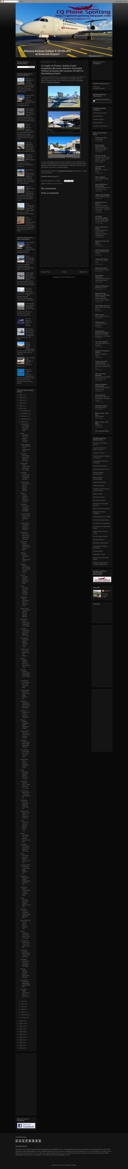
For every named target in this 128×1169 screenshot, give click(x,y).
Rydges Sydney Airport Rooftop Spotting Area (100, 563)
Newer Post (45, 272)
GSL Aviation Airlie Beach (101, 520)
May (22, 1006)
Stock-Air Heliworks (99, 482)
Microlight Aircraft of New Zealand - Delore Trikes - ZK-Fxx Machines (102, 158)
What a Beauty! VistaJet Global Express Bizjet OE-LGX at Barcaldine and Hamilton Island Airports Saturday (25, 348)
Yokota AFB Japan (101, 259)
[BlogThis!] (67, 181)
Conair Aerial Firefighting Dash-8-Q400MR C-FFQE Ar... (25, 526)
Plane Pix (98, 244)
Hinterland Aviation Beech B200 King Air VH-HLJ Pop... (25, 953)
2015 (21, 1034)
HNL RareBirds (100, 177)
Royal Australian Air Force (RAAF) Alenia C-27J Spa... (25, 838)
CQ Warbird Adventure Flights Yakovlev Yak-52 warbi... (25, 642)
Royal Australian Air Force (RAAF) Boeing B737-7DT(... (24, 825)
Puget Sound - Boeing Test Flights (102, 331)
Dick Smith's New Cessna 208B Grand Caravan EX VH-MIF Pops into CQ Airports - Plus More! (25, 334)
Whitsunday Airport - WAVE (101, 516)
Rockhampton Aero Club (101, 469)
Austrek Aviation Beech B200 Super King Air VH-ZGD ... (25, 674)
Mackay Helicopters (99, 500)
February (24, 1015)
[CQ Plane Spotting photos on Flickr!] (102, 102)
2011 (21, 1045)
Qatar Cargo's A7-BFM (101, 178)
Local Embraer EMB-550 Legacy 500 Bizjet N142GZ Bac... (25, 694)
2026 (21, 395)
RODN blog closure (100, 287)
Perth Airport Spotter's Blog (100, 145)
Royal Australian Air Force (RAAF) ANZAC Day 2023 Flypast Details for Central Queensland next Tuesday (25, 209)
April (22, 1009)
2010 (21, 1048)
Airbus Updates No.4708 (102, 196)
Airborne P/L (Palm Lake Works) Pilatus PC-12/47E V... (25, 814)
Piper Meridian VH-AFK (102, 316)
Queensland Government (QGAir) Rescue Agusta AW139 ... (25, 486)
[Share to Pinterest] (73, 181)
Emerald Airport (98, 122)
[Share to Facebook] (71, 181)
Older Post (83, 272)
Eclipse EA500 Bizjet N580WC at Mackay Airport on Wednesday (26, 362)
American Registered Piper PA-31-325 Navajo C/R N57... (25, 704)
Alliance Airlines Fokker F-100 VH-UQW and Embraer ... (25, 497)
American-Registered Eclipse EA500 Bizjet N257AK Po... (25, 880)
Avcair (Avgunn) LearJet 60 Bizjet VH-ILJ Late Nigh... (25, 935)
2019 (21, 1023)
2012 (21, 1042)
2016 (21, 1032)
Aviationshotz (100, 322)
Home (64, 272)
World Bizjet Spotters (102, 306)
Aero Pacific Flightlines (99, 276)
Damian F (107, 591)
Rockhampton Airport (99, 113)
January (24, 1017)
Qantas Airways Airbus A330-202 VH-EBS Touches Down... (25, 568)
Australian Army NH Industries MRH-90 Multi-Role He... (25, 804)
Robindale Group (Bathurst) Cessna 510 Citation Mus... (25, 546)
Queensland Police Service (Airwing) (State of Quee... (24, 763)
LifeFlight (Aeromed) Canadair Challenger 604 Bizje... (25, 507)
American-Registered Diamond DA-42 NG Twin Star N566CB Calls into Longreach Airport (26, 147)
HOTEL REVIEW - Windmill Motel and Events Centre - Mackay (102, 298)
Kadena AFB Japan (101, 286)
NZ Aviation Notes (101, 406)
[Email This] (65, 181)
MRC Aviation (99, 315)
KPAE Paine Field (101, 268)
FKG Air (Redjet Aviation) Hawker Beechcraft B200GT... (25, 973)
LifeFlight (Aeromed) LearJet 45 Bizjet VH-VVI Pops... (25, 457)
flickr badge (105, 99)
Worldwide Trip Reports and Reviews (102, 294)
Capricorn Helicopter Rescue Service (99, 448)
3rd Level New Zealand (100, 167)
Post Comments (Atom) (68, 277)
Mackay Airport (98, 116)
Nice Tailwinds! (99, 416)
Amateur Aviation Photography (101, 385)
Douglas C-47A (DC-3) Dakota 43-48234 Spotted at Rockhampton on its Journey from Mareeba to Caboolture (26, 160)
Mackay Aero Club (99, 497)
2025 (21, 397)
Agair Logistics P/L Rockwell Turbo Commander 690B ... (25, 448)
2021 (21, 408)
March (23, 1012)
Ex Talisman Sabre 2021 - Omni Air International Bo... (25, 794)
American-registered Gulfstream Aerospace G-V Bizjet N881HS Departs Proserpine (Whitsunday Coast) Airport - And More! (25, 294)
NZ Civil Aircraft (100, 155)
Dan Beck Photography (66, 171)
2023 (21, 403)
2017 (21, 1029)
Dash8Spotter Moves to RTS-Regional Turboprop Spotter (102, 398)
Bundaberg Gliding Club (100, 543)
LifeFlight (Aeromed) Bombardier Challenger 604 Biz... (25, 476)
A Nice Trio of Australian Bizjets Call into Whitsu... (25, 652)
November (24, 413)
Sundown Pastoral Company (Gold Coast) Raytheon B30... (25, 913)
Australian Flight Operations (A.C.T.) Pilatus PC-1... (25, 994)
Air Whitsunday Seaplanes (101, 523)
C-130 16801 (99, 139)
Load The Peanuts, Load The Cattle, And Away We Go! (102, 366)
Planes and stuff (100, 137)
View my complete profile (105, 595)
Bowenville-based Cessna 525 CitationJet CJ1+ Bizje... (25, 466)
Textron (60, 183)
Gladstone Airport (98, 119)
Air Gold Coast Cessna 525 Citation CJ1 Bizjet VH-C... (25, 517)
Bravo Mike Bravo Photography (101, 185)
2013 (21, 1040)
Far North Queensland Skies (101, 217)
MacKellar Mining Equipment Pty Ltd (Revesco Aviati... (25, 601)
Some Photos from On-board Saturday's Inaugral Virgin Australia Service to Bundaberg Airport (26, 100)
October (24, 416)
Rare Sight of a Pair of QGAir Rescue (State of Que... (25, 924)
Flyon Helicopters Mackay (101, 508)
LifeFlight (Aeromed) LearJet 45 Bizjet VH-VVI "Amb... (25, 632)
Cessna (55, 183)
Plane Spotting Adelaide (100, 374)
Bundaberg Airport (99, 539)
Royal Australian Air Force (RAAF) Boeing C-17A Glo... (24, 437)
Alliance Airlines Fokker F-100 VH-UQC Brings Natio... (25, 663)
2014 (21, 1037)
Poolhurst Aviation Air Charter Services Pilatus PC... (25, 714)
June (23, 1004)
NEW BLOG (98, 425)
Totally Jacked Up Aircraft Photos (101, 362)
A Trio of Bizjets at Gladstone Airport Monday (29, 322)
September (24, 419)
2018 (21, 1026)
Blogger (74, 1165)
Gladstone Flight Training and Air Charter (101, 489)
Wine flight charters (100, 407)
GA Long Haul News (102, 431)
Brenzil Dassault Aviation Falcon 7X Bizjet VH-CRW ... (25, 579)
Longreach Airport (98, 453)
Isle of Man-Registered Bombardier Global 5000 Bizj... (25, 983)
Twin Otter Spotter (101, 342)
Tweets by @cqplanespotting (99, 87)
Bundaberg (49, 183)
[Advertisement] (64, 253)
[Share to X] (69, 181)
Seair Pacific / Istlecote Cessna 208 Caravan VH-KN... (25, 734)
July (22, 1001)
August (23, 421)
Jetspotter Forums (99, 554)
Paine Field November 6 (102, 269)
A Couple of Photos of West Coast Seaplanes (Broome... (25, 536)
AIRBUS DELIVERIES (102, 195)
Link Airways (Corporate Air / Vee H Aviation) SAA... (25, 753)
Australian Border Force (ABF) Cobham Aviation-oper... (25, 891)
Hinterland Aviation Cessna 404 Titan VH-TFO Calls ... (25, 785)
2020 (21, 1021)
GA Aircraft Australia (102, 250)
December (24, 411)
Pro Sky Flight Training (100, 536)
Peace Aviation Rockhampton (97, 478)
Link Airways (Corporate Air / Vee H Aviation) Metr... (25, 427)
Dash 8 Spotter (100, 395)
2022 (21, 405)
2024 (21, 400)
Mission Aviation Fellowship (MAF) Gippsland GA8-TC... (25, 724)
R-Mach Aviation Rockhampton (98, 473)
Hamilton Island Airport (100, 126)
